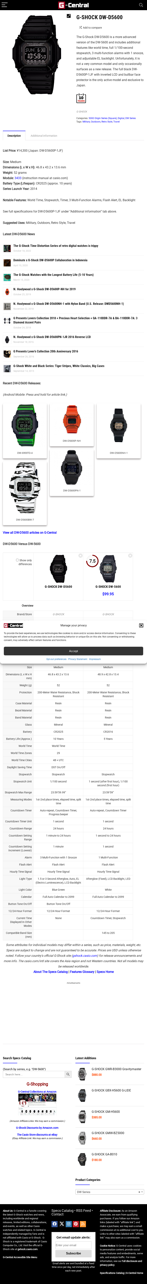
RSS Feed (83, 1211)
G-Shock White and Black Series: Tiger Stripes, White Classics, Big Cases (58, 366)
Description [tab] (14, 135)
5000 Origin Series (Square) (103, 118)
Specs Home (105, 972)
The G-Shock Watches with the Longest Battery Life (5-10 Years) (53, 275)
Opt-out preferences (56, 659)
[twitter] (62, 1224)
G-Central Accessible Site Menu (20, 1257)
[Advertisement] (73, 1012)
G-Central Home (134, 1273)
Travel (116, 121)
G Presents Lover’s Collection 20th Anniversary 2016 (45, 351)
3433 (18, 178)
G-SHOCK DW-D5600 (58, 587)
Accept (73, 651)
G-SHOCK (81, 111)
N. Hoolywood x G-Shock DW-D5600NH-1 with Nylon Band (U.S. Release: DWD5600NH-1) (68, 304)
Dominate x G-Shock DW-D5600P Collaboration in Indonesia (50, 260)
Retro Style (106, 121)
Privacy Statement (77, 659)
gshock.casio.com (85, 955)
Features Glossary (82, 972)
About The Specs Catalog (50, 972)
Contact (57, 1214)
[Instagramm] (69, 1224)
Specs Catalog (62, 1211)
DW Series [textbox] (108, 1192)
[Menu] (4, 5)
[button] (141, 625)
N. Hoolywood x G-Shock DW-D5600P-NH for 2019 (44, 289)
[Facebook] (54, 1224)
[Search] (141, 5)
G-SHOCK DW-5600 (108, 587)
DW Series (130, 118)
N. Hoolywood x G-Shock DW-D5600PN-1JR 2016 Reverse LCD (52, 337)
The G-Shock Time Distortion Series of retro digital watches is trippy (55, 246)
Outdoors (95, 121)
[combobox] (109, 1192)
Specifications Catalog (112, 1273)
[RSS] (83, 1224)
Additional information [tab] (44, 135)
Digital (121, 118)
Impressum (95, 659)
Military (86, 121)
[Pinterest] (76, 1224)
